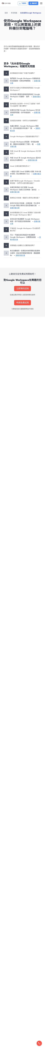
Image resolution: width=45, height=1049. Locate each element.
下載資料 (23, 3)
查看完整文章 (32, 160)
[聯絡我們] (39, 1043)
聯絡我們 (34, 3)
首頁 (6, 13)
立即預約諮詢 (22, 288)
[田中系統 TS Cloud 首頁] (6, 3)
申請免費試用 (22, 302)
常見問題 (14, 13)
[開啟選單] (41, 3)
